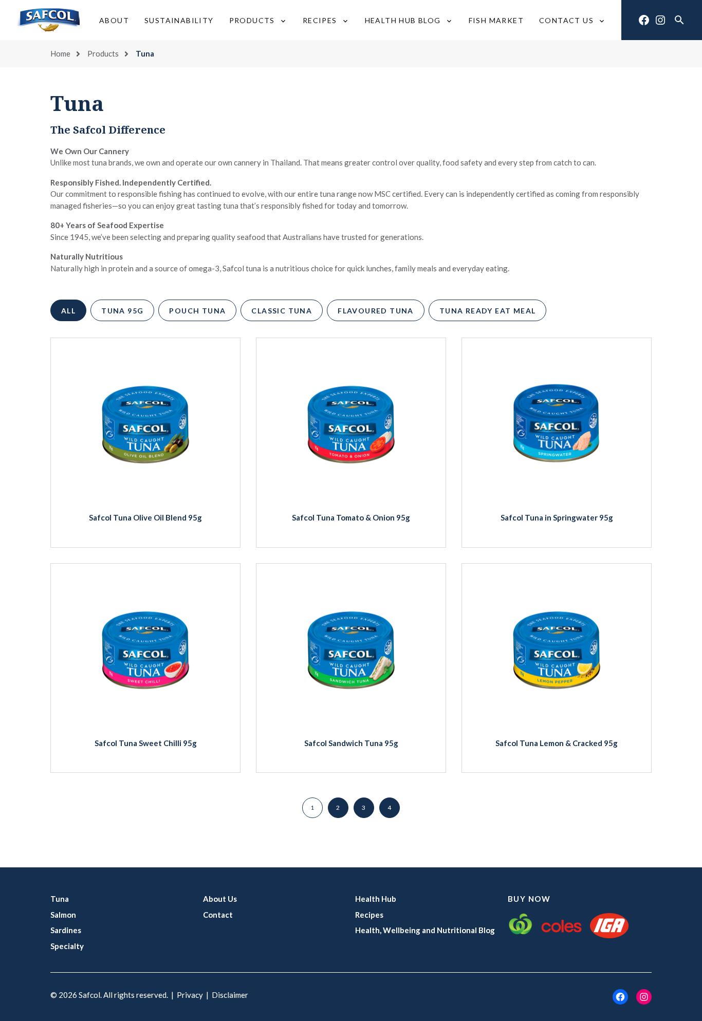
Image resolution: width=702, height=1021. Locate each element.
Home (60, 53)
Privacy (190, 994)
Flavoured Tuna (376, 310)
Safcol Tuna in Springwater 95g (557, 517)
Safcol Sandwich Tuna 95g (351, 743)
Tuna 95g (122, 310)
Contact (218, 914)
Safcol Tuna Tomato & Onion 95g (351, 517)
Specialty (67, 946)
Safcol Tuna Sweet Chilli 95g (146, 743)
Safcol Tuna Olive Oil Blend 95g (145, 517)
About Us (220, 898)
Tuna (59, 898)
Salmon (63, 914)
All (68, 310)
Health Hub (375, 898)
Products (103, 53)
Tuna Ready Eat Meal (487, 310)
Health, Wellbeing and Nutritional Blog (425, 930)
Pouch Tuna (197, 310)
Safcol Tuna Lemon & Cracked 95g (556, 743)
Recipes (369, 914)
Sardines (65, 930)
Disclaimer (230, 994)
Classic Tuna (281, 310)
